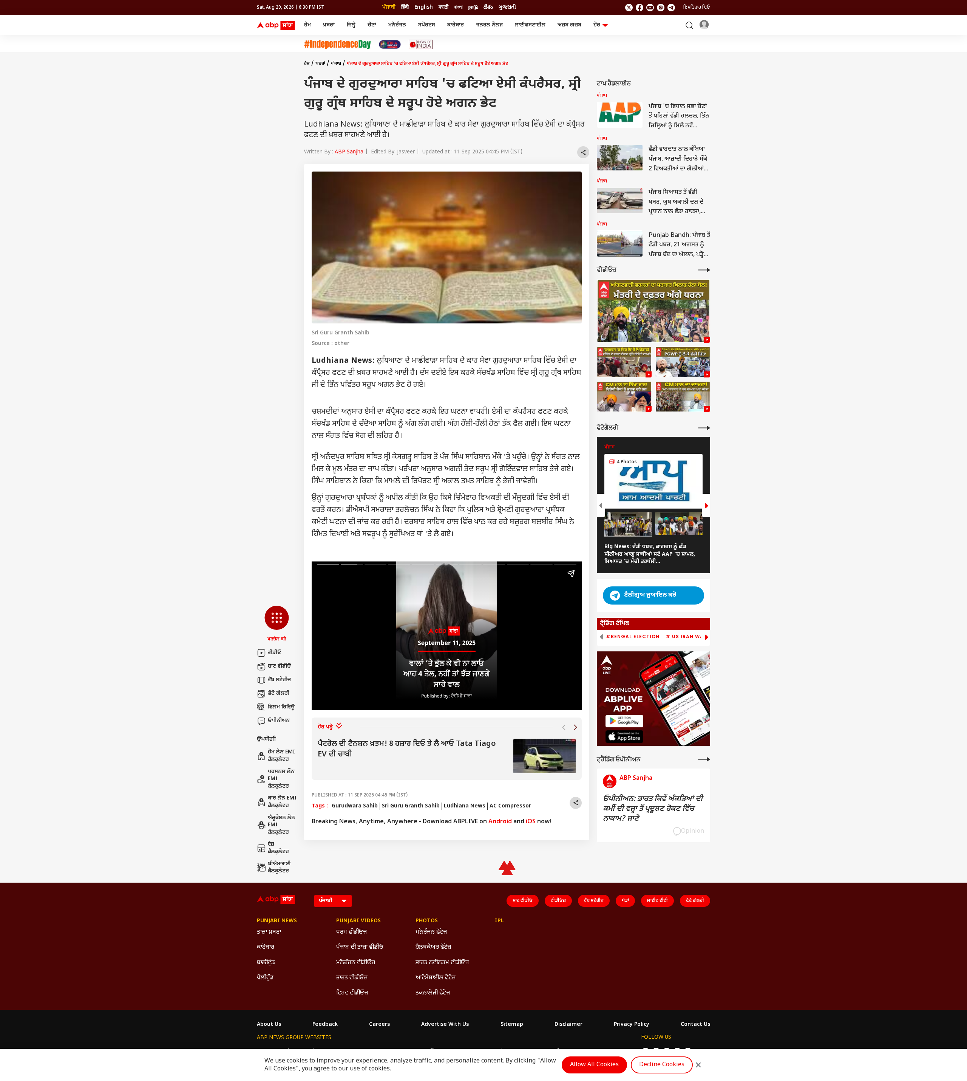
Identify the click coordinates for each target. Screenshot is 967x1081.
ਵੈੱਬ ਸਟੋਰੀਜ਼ (279, 680)
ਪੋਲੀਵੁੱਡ (265, 978)
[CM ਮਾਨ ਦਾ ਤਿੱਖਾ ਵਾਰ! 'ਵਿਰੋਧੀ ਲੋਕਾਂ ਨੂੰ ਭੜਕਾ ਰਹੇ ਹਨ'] (624, 396)
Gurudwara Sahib (355, 806)
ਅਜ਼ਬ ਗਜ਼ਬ (569, 25)
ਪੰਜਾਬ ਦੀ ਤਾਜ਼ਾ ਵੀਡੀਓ (359, 947)
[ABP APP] (624, 721)
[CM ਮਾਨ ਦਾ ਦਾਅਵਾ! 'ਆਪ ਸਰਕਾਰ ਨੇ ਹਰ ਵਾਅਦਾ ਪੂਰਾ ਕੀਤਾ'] (682, 396)
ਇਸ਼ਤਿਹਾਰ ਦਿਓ (696, 8)
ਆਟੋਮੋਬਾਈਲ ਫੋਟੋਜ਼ (436, 978)
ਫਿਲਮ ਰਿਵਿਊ (281, 707)
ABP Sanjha (349, 152)
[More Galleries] (704, 428)
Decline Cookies (661, 1065)
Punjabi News (277, 921)
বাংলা (458, 7)
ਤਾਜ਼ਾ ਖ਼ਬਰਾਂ (269, 932)
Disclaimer (568, 1024)
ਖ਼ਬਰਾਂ (329, 25)
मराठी (443, 7)
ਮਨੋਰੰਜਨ (397, 25)
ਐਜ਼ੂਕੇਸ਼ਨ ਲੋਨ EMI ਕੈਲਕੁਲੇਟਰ (281, 825)
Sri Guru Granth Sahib (411, 806)
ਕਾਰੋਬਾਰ (455, 25)
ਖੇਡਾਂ (625, 901)
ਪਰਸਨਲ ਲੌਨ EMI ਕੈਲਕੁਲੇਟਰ (281, 779)
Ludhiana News (464, 806)
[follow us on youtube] (650, 7)
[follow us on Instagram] (660, 7)
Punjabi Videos (358, 921)
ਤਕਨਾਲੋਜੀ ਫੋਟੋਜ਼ (433, 993)
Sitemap (511, 1024)
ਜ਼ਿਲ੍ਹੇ (351, 25)
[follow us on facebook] (639, 7)
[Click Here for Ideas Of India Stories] (421, 44)
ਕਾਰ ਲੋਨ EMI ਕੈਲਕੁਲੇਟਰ (282, 802)
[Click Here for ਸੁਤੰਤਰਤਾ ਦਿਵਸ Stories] (337, 44)
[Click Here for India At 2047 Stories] (389, 44)
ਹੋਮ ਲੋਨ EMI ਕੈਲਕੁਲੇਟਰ (281, 756)
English (423, 7)
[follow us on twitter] (628, 7)
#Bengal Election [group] (633, 637)
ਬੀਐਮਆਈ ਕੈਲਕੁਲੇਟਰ (279, 867)
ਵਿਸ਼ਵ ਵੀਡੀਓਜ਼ (352, 993)
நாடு (473, 7)
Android (500, 822)
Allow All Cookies (594, 1065)
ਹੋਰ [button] (596, 25)
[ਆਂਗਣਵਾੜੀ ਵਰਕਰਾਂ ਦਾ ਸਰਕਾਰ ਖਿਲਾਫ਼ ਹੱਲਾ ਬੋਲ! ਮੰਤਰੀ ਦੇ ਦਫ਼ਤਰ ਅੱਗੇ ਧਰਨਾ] (653, 311)
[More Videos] (704, 270)
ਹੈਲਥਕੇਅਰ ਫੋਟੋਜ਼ (433, 947)
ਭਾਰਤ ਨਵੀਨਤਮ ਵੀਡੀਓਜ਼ (442, 963)
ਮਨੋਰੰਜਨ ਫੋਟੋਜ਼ (431, 932)
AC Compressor (510, 806)
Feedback (325, 1024)
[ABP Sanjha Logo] (276, 25)
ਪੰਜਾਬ (336, 64)
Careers (379, 1024)
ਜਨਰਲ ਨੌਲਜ (489, 25)
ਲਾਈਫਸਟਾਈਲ (530, 25)
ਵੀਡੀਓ (274, 652)
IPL (499, 921)
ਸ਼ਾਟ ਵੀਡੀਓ (279, 666)
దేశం (488, 7)
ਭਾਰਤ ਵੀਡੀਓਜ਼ (352, 978)
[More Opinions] (704, 759)
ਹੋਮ (307, 25)
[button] (276, 624)
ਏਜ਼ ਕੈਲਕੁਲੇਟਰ (278, 848)
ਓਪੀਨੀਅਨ (279, 720)
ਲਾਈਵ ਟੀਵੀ (657, 901)
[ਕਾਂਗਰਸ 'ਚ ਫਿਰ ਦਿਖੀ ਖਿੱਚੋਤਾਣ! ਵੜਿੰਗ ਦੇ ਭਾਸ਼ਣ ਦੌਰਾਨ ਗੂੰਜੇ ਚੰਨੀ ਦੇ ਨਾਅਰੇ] (624, 361)
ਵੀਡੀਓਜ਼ (558, 901)
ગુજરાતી (507, 7)
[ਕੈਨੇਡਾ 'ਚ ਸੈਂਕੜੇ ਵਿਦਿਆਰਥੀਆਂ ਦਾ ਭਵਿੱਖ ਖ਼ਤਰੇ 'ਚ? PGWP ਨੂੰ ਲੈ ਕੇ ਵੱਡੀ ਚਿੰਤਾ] (682, 361)
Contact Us (695, 1024)
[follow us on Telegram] (671, 7)
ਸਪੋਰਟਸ (426, 25)
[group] (447, 756)
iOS (531, 822)
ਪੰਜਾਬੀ (388, 7)
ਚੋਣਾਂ (372, 25)
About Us (269, 1024)
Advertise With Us (445, 1024)
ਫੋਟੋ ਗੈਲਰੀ (278, 693)
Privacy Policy (631, 1024)
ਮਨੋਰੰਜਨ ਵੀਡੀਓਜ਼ (355, 963)
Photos (427, 921)
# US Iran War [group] (686, 637)
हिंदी (405, 7)
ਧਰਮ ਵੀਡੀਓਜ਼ (351, 932)
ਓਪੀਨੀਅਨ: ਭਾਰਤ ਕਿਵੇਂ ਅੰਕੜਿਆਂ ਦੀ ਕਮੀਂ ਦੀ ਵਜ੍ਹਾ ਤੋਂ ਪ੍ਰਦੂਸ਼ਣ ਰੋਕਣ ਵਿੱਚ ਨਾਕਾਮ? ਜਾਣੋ (653, 809)
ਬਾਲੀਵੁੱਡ (266, 963)
